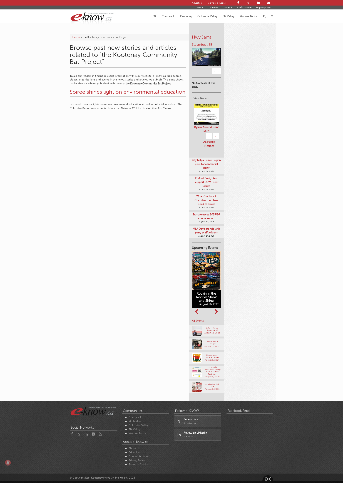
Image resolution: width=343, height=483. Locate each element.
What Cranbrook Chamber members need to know (206, 199)
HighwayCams (264, 7)
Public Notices (244, 7)
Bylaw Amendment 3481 (206, 128)
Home (76, 37)
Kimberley (186, 16)
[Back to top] (332, 472)
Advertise (134, 452)
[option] (206, 54)
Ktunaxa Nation (249, 16)
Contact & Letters (139, 456)
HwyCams (202, 37)
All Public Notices (209, 143)
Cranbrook (168, 16)
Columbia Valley (207, 16)
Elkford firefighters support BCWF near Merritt (206, 181)
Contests (227, 7)
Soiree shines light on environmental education (127, 92)
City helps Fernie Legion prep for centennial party (206, 163)
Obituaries (213, 7)
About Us (134, 448)
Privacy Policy (137, 460)
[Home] (154, 16)
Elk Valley (228, 16)
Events (200, 7)
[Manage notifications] (8, 463)
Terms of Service (138, 464)
